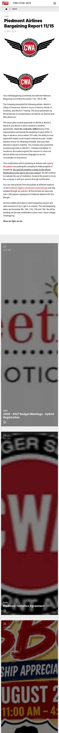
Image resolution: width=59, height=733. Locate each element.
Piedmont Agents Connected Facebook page (28, 188)
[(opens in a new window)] (29, 82)
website (24, 191)
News (14, 9)
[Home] (6, 9)
